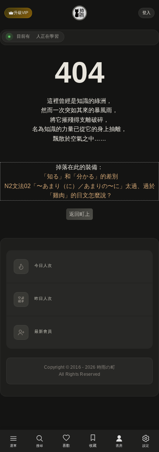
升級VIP (21, 12)
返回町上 (79, 214)
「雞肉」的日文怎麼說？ (79, 195)
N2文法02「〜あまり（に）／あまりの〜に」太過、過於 (79, 186)
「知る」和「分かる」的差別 (79, 176)
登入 (146, 12)
